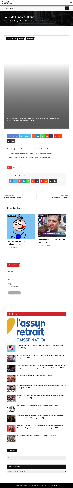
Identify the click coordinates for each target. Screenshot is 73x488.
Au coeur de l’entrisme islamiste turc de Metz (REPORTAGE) (36, 436)
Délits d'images (14, 21)
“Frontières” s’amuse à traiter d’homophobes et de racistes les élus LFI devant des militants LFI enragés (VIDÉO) (40, 417)
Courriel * (11, 271)
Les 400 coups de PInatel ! (60, 198)
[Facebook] (11, 181)
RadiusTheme (53, 485)
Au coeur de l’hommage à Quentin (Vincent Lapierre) (34, 375)
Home (7, 21)
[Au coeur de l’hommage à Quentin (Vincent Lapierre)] (11, 378)
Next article (64, 195)
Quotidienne (13, 284)
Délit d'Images (17, 167)
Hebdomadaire (14, 286)
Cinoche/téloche (25, 21)
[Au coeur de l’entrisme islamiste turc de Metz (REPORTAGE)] (11, 438)
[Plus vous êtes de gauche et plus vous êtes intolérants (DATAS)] (11, 408)
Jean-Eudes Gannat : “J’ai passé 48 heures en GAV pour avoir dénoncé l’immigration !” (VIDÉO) (40, 357)
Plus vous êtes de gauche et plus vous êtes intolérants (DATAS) (37, 406)
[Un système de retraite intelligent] (26, 330)
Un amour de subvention (12, 198)
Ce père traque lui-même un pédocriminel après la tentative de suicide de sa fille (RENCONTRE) (41, 387)
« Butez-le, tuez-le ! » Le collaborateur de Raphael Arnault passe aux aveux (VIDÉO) (39, 347)
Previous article (9, 195)
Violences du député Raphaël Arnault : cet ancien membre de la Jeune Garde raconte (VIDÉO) (40, 397)
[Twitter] (15, 181)
